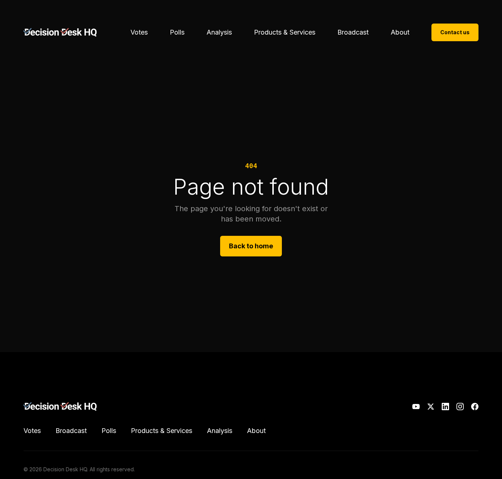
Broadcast (353, 32)
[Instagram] (460, 406)
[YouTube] (416, 406)
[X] (430, 406)
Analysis (219, 32)
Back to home (251, 246)
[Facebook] (474, 406)
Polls (177, 32)
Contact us (455, 32)
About (400, 32)
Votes (139, 32)
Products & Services (284, 32)
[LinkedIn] (445, 406)
